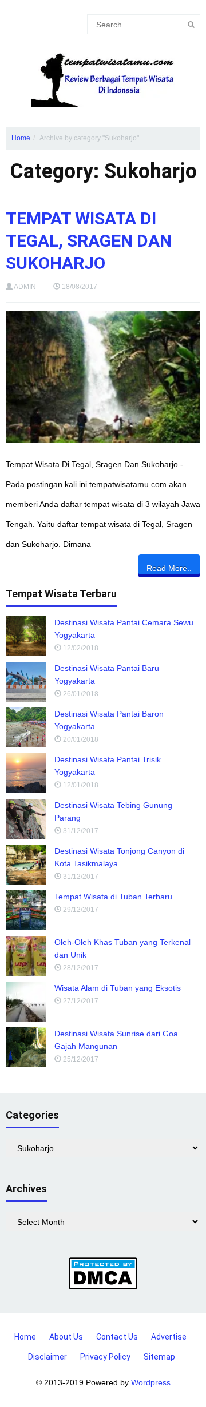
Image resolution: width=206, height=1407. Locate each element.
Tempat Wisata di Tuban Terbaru (113, 896)
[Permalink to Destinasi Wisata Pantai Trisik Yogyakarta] (26, 773)
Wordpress (151, 1382)
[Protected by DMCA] (103, 1272)
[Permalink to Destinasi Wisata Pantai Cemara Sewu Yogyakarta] (26, 636)
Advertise (169, 1336)
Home (20, 138)
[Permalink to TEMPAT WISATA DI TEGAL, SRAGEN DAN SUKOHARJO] (103, 377)
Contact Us (117, 1336)
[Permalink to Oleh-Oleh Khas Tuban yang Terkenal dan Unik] (26, 956)
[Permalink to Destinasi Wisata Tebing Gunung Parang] (26, 819)
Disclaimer (47, 1356)
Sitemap (159, 1356)
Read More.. (169, 568)
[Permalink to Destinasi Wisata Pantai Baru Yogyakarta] (26, 682)
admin (25, 287)
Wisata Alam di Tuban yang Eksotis (117, 987)
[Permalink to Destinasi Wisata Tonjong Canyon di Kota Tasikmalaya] (26, 865)
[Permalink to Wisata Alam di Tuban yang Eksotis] (26, 1002)
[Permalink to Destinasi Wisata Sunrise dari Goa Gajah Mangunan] (26, 1047)
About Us (66, 1336)
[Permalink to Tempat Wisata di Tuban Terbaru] (26, 910)
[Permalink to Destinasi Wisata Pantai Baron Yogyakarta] (26, 727)
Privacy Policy (105, 1356)
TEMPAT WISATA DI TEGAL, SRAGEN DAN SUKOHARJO (89, 240)
